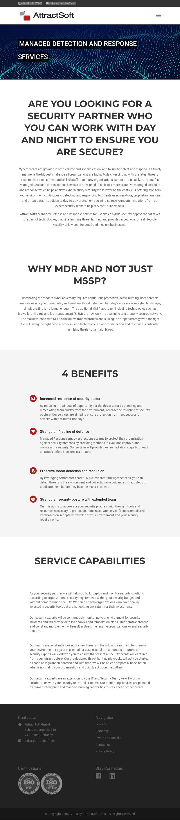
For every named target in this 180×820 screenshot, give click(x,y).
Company (102, 731)
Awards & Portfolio (108, 738)
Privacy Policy (104, 751)
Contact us (102, 744)
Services (101, 724)
